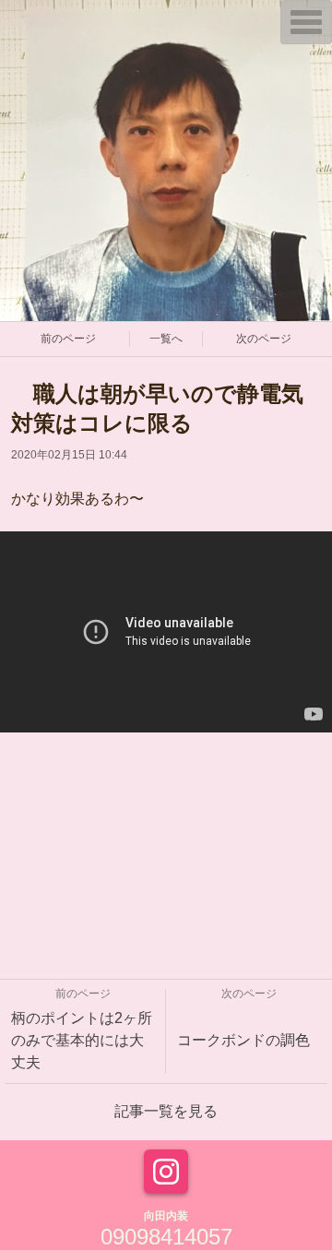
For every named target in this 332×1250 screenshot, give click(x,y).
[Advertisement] (166, 846)
